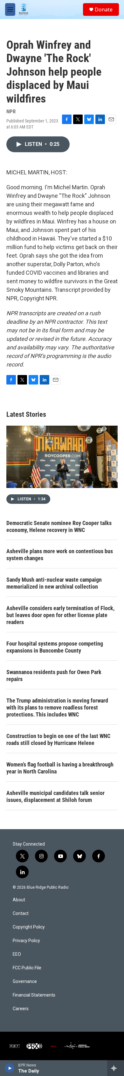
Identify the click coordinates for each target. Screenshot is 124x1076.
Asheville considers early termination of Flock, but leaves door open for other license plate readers (60, 615)
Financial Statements (34, 995)
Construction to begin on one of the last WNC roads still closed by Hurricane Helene (58, 739)
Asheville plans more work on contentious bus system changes (59, 554)
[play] (10, 1068)
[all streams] (115, 1068)
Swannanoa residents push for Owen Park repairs (53, 675)
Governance (25, 981)
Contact (21, 913)
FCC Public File (27, 968)
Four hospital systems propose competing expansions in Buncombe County (54, 647)
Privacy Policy (26, 940)
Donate (104, 9)
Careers (21, 1008)
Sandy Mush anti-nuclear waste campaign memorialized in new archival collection (54, 583)
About (19, 900)
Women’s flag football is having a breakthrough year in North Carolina (60, 768)
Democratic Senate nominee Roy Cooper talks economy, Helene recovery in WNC (59, 526)
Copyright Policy (29, 927)
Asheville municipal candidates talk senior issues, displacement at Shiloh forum (55, 796)
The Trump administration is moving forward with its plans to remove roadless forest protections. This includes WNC (57, 707)
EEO (17, 954)
